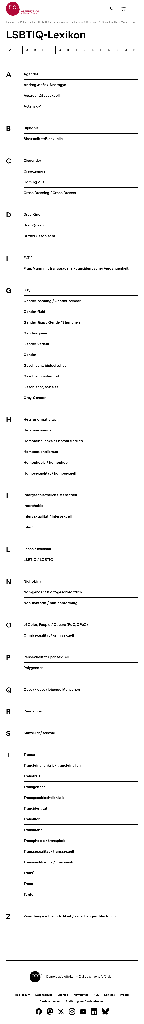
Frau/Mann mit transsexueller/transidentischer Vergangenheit (76, 268)
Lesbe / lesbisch (37, 549)
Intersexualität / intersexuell (48, 516)
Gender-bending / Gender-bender (52, 301)
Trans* (29, 873)
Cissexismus (34, 171)
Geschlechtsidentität (41, 376)
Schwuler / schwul (39, 733)
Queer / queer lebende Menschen (52, 689)
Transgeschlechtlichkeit (44, 797)
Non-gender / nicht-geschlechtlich (53, 592)
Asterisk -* (32, 106)
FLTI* (28, 257)
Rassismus (33, 711)
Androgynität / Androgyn (45, 85)
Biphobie (31, 128)
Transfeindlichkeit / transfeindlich (52, 765)
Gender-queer (35, 333)
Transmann (33, 830)
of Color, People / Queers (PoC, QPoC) (56, 624)
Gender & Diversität (85, 22)
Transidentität (35, 808)
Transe (29, 754)
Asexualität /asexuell (42, 95)
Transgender (34, 787)
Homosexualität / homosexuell (50, 473)
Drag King (32, 214)
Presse (124, 994)
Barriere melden (50, 1001)
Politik (23, 22)
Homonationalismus (41, 451)
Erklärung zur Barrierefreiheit (85, 1001)
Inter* (28, 527)
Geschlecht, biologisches (45, 365)
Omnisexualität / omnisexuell (49, 635)
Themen (10, 22)
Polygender (33, 668)
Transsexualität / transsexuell (49, 851)
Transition (32, 819)
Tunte (28, 894)
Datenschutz (43, 994)
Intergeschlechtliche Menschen (50, 495)
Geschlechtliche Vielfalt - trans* (120, 22)
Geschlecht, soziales (41, 387)
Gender (30, 354)
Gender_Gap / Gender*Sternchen (52, 322)
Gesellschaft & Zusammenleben (50, 22)
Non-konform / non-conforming (50, 603)
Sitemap (63, 994)
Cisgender (32, 160)
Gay (27, 290)
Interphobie (33, 505)
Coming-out (34, 182)
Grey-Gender (34, 397)
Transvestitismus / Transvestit (49, 862)
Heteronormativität (40, 419)
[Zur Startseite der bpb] (22, 14)
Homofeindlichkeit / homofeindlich (53, 441)
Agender (31, 74)
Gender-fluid (34, 311)
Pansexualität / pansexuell (46, 657)
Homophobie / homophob (46, 462)
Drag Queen (34, 225)
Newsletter (81, 994)
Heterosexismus (37, 430)
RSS (96, 994)
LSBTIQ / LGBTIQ (38, 559)
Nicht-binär (33, 581)
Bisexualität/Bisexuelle (43, 139)
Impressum (22, 994)
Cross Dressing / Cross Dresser (50, 193)
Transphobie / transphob (45, 840)
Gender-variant (36, 344)
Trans (28, 883)
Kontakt (109, 994)
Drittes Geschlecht (39, 236)
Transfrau (32, 776)
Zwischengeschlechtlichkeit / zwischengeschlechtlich (70, 916)
